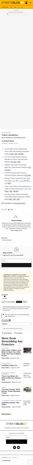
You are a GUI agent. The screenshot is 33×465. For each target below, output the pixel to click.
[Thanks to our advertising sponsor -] (16, 70)
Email (4, 261)
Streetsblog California (9, 372)
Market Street (5, 348)
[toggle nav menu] (30, 3)
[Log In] (26, 2)
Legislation (18, 400)
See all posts (6, 414)
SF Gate (13, 162)
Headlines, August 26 (9, 365)
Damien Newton (6, 382)
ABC (16, 154)
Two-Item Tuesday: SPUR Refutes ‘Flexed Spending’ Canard (11, 391)
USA (15, 7)
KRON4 (20, 154)
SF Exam (28, 175)
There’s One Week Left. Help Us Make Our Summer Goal (11, 378)
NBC (9, 183)
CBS (18, 162)
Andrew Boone (9, 141)
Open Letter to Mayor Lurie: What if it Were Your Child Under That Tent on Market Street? (11, 353)
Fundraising (5, 374)
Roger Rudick (5, 358)
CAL (11, 7)
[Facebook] (14, 447)
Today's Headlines (6, 132)
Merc (7, 191)
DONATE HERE (5, 7)
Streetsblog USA (19, 203)
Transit (3, 387)
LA (18, 7)
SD (22, 7)
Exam (12, 154)
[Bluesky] (18, 447)
